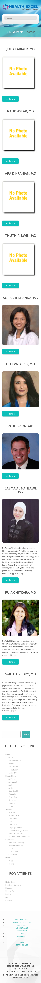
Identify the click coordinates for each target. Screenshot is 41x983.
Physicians (9, 839)
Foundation (13, 770)
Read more (10, 99)
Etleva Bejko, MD (20, 364)
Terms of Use (22, 945)
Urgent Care (14, 815)
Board (11, 764)
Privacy (21, 942)
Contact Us (13, 773)
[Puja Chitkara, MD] (20, 618)
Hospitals (12, 812)
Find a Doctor (10, 882)
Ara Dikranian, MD (20, 173)
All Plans (12, 779)
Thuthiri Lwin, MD (20, 235)
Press (11, 861)
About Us (9, 758)
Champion (13, 794)
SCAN (11, 806)
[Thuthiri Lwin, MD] (20, 261)
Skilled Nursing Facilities (18, 830)
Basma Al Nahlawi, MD (20, 490)
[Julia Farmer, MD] (20, 74)
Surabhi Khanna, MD (20, 298)
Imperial (12, 803)
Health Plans (10, 776)
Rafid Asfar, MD (20, 111)
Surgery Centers (15, 827)
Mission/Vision (15, 761)
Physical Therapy (16, 833)
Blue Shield (13, 791)
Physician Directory (16, 842)
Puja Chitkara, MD (20, 592)
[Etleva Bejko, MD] (20, 389)
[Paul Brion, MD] (20, 451)
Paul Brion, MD (20, 426)
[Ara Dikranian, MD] (20, 198)
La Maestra (13, 852)
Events (11, 864)
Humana (12, 800)
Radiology (13, 818)
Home (7, 754)
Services (8, 809)
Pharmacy (13, 824)
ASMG (11, 848)
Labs (10, 821)
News (7, 858)
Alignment (13, 782)
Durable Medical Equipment (20, 836)
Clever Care (13, 797)
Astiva (11, 788)
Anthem (12, 785)
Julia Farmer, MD (14, 32)
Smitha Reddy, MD (20, 674)
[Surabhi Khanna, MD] (20, 325)
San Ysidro (13, 855)
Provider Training (16, 845)
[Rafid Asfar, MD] (20, 136)
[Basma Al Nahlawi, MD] (20, 521)
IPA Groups (13, 767)
